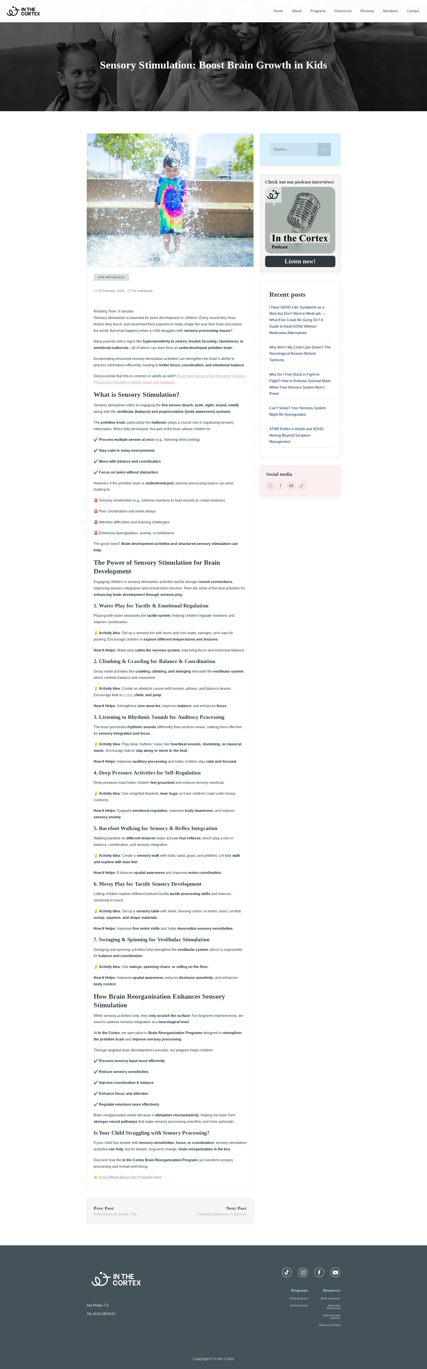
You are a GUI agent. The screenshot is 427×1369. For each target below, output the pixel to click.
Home (278, 11)
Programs (318, 11)
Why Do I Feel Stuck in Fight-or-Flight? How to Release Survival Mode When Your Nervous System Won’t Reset (300, 384)
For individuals (111, 277)
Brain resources (330, 1298)
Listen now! (300, 261)
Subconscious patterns (331, 1316)
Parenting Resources (333, 1307)
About (296, 11)
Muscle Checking (329, 1325)
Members (390, 11)
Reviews (367, 11)
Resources (343, 11)
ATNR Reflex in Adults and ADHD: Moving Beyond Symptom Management (296, 435)
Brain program (299, 1298)
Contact (413, 11)
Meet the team (299, 1305)
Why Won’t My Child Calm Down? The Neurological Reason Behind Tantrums (300, 353)
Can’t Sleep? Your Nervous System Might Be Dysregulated (297, 411)
